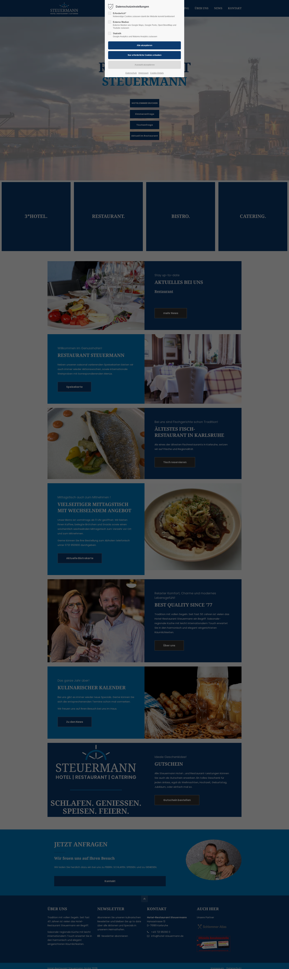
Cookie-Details (157, 73)
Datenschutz (131, 73)
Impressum (143, 73)
